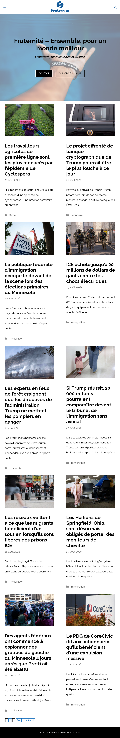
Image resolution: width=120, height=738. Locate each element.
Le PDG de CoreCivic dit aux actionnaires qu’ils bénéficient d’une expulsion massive (89, 647)
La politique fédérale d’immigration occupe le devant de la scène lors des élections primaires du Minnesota (29, 278)
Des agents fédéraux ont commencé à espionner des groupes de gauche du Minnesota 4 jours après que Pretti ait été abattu (28, 652)
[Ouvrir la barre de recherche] (115, 8)
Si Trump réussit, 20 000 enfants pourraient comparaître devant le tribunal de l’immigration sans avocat (88, 404)
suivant (28, 720)
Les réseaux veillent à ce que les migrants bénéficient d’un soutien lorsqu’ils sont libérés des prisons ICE (29, 531)
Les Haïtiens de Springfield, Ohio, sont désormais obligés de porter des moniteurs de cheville (90, 531)
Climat (13, 215)
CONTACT (44, 73)
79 (19, 720)
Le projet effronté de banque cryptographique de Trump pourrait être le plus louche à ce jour (89, 160)
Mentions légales (70, 732)
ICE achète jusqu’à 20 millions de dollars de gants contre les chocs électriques (90, 273)
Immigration (16, 338)
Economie (76, 215)
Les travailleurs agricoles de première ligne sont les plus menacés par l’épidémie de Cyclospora (28, 160)
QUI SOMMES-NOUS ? (70, 73)
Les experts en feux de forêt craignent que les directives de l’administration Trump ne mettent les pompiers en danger (28, 405)
